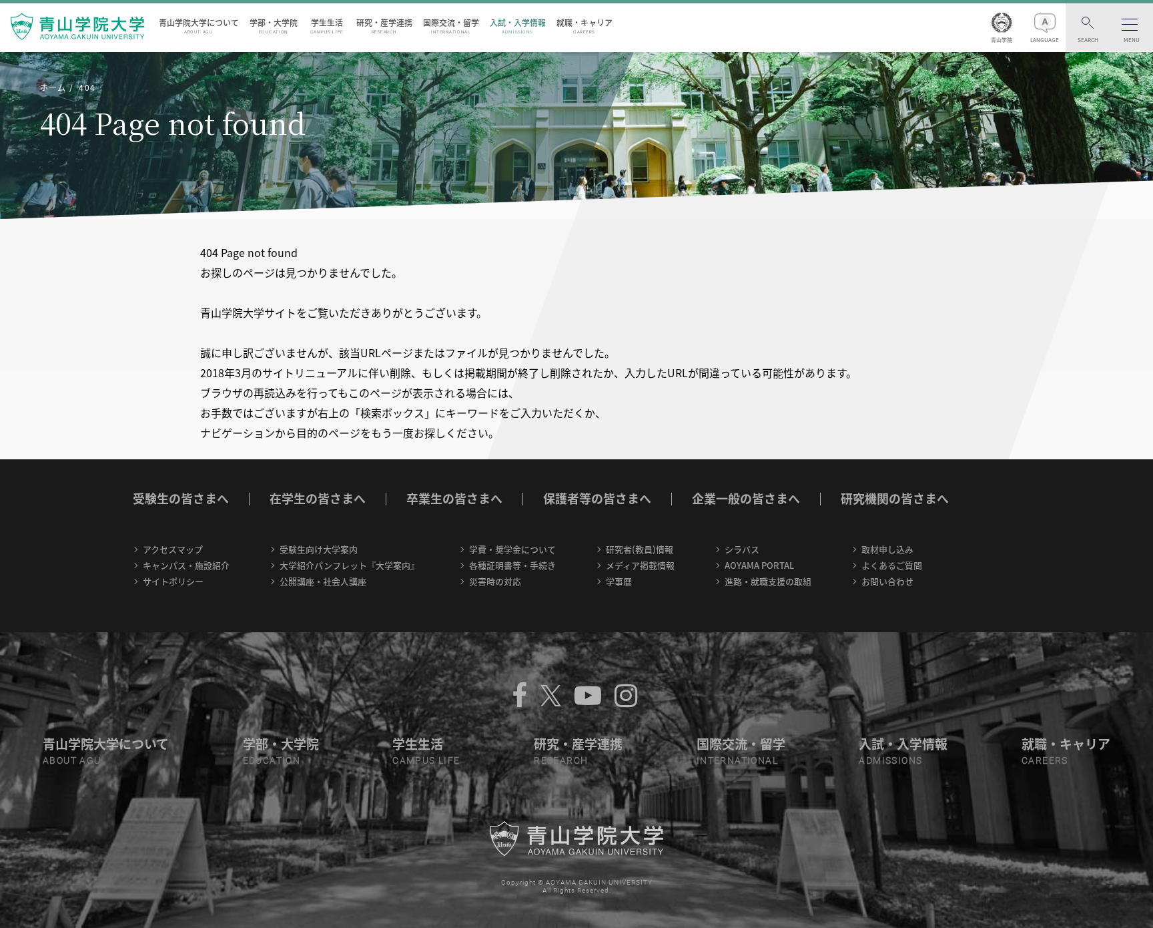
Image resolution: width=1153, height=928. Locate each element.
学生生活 (327, 26)
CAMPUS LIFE (426, 760)
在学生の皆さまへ (318, 498)
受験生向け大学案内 (319, 549)
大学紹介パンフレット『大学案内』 (349, 565)
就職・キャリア (584, 26)
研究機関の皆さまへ (895, 498)
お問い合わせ (887, 581)
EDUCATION (272, 760)
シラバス (742, 549)
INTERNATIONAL (737, 760)
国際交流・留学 (451, 26)
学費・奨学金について (512, 549)
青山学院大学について (199, 26)
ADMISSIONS (890, 760)
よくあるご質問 (891, 565)
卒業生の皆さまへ (454, 498)
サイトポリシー (173, 581)
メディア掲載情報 (640, 565)
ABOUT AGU (72, 760)
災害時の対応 (495, 581)
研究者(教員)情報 (639, 549)
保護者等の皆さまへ (597, 498)
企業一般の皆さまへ (746, 498)
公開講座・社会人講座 (323, 581)
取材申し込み (887, 549)
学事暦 (619, 581)
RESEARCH (561, 760)
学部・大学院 (274, 26)
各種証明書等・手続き (512, 565)
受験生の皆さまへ (181, 498)
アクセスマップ (173, 549)
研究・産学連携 (384, 26)
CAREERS (1045, 760)
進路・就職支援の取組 (768, 581)
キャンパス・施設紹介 (186, 565)
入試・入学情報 (518, 26)
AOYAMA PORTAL (759, 565)
